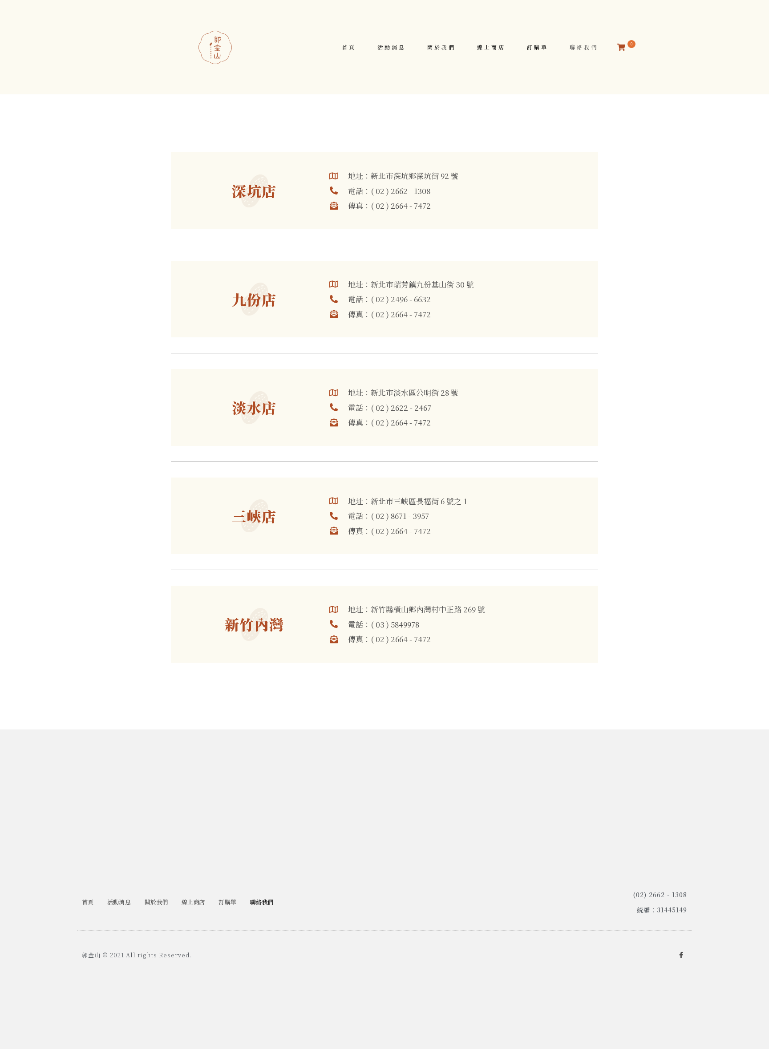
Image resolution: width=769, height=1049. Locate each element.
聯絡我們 (584, 47)
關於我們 (441, 47)
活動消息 (391, 47)
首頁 (349, 47)
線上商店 (491, 47)
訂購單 (537, 47)
